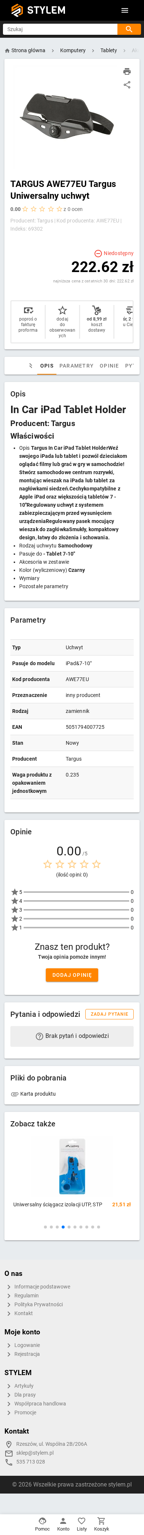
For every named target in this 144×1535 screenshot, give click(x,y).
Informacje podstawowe (41, 1287)
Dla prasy (24, 1395)
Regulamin (26, 1296)
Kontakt (23, 1313)
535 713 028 (30, 1462)
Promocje (24, 1413)
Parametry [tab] (76, 366)
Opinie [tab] (109, 366)
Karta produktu (37, 1094)
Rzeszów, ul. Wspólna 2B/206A (51, 1444)
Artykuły (23, 1386)
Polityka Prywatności (38, 1304)
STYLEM (46, 10)
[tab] (30, 366)
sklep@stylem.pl (35, 1453)
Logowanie (26, 1345)
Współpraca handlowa (39, 1404)
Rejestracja (26, 1354)
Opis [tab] (47, 366)
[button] (45, 1227)
